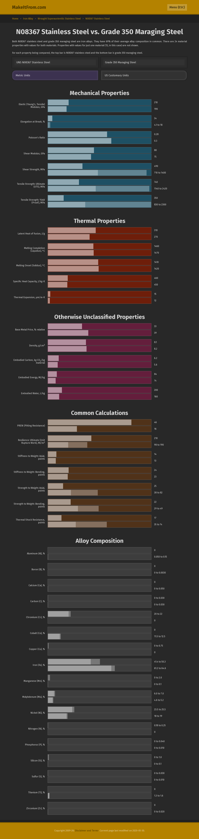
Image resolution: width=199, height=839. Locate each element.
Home (15, 18)
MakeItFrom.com (29, 7)
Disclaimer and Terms (86, 830)
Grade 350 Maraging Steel (120, 62)
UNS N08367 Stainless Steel (33, 62)
